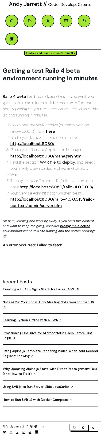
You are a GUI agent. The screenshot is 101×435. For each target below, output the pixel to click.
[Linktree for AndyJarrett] (27, 426)
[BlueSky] (24, 432)
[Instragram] (31, 432)
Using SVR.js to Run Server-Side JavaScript (36, 387)
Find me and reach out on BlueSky (50, 53)
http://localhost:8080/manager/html (46, 156)
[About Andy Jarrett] (48, 21)
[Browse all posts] (66, 21)
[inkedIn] (43, 426)
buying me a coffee (75, 226)
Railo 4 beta (14, 96)
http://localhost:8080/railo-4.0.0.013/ (56, 187)
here (50, 131)
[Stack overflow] (18, 432)
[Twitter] (5, 432)
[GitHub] (12, 432)
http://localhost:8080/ (32, 143)
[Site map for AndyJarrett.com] (31, 426)
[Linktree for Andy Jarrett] (84, 21)
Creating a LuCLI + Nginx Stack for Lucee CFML (39, 289)
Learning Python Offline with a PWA (31, 320)
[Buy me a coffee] (37, 432)
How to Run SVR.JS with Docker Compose (36, 400)
